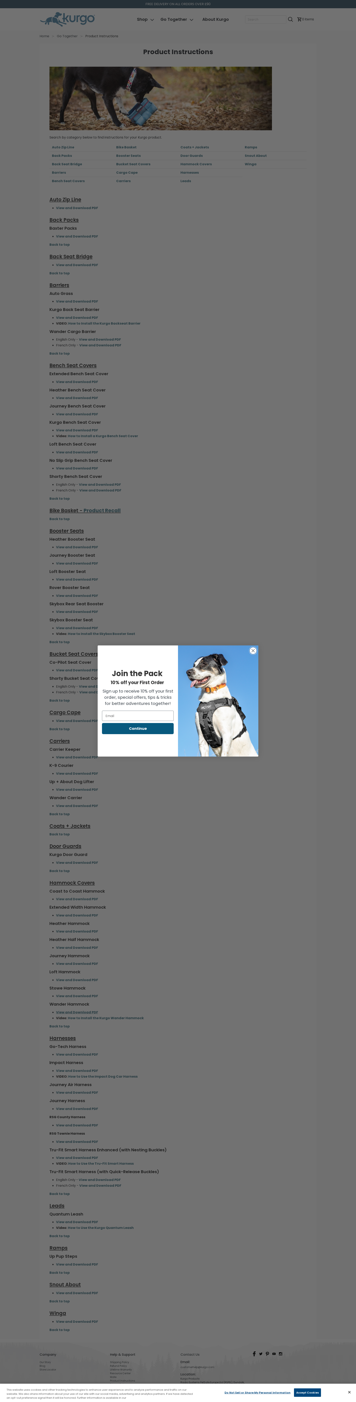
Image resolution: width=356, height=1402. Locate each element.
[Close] (349, 1392)
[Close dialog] (253, 650)
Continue (138, 728)
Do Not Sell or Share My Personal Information (257, 1392)
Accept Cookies (307, 1392)
